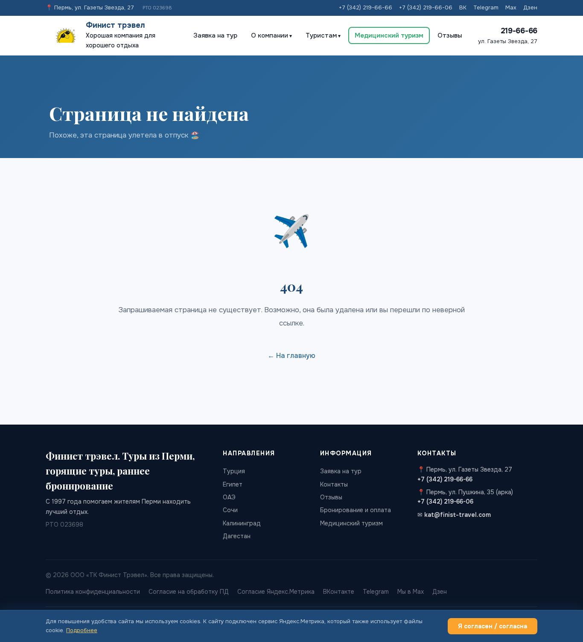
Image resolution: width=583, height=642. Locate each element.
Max (510, 7)
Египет (232, 484)
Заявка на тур (215, 35)
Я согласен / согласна (492, 626)
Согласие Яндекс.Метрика (276, 591)
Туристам (321, 35)
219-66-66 (519, 30)
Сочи (230, 510)
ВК (462, 7)
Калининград (242, 523)
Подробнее (81, 630)
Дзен (530, 7)
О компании (269, 35)
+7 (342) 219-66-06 (425, 7)
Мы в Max (410, 591)
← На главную (291, 355)
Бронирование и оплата (355, 510)
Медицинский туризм (389, 35)
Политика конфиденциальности (93, 591)
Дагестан (237, 536)
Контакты (334, 484)
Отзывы (449, 35)
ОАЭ (229, 497)
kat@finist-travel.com (457, 515)
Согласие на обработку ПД (189, 591)
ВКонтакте (338, 591)
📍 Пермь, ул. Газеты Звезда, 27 (90, 7)
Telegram (485, 7)
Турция (234, 471)
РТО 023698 (157, 8)
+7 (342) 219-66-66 (365, 7)
